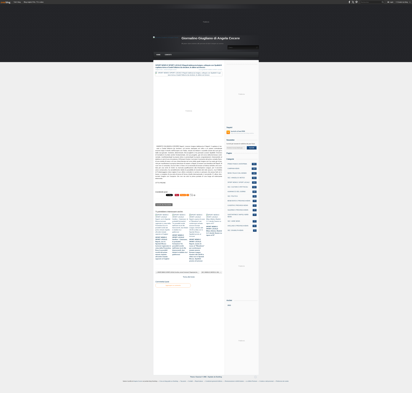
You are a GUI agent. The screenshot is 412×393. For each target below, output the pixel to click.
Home (158, 55)
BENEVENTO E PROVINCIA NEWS (239, 201)
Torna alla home (189, 277)
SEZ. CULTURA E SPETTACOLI (238, 187)
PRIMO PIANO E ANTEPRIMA (237, 164)
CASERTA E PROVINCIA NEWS (238, 205)
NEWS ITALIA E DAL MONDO (237, 173)
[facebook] (349, 2)
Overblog (219, 377)
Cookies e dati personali (266, 381)
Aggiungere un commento (173, 285)
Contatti (168, 55)
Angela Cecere (137, 381)
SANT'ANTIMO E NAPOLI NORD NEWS (238, 216)
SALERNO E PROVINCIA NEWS (238, 210)
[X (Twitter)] (353, 2)
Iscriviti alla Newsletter (163, 205)
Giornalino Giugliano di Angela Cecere (211, 38)
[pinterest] (356, 2)
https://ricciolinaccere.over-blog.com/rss (242, 133)
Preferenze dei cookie (282, 381)
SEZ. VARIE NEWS (234, 221)
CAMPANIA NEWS (233, 168)
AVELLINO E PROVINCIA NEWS (238, 226)
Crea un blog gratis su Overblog (169, 381)
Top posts (183, 381)
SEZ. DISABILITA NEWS (235, 230)
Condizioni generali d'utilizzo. (214, 381)
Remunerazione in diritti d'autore (234, 381)
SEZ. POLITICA (233, 196)
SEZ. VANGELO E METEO (236, 178)
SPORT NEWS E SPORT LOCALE (239, 182)
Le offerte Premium (251, 381)
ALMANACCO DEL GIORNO (236, 191)
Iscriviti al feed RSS (238, 131)
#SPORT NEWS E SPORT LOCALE (212, 69)
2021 (229, 305)
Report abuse (199, 381)
